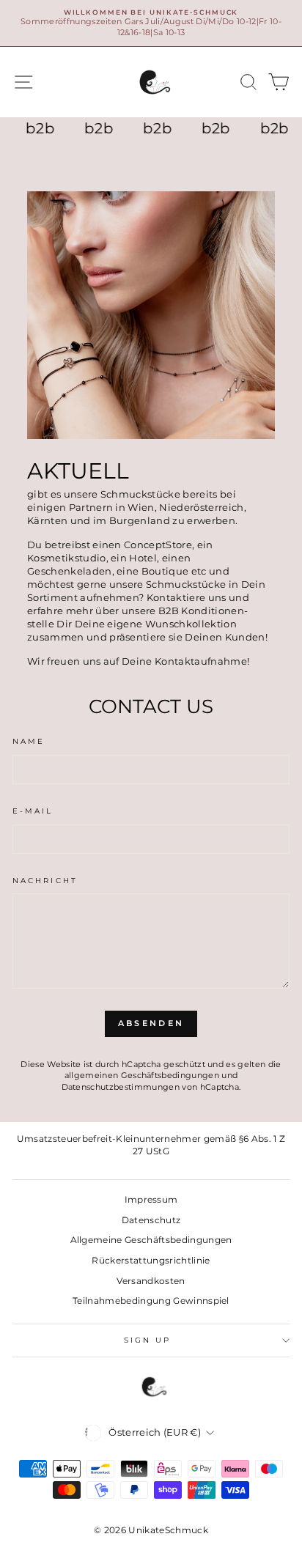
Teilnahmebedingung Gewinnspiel (151, 1300)
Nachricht (45, 880)
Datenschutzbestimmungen (121, 1087)
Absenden (151, 1023)
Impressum (151, 1199)
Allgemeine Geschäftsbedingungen (151, 1239)
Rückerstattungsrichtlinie (151, 1260)
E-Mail (33, 811)
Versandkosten (151, 1280)
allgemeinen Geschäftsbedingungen (142, 1075)
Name (28, 741)
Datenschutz (151, 1219)
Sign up (148, 1340)
